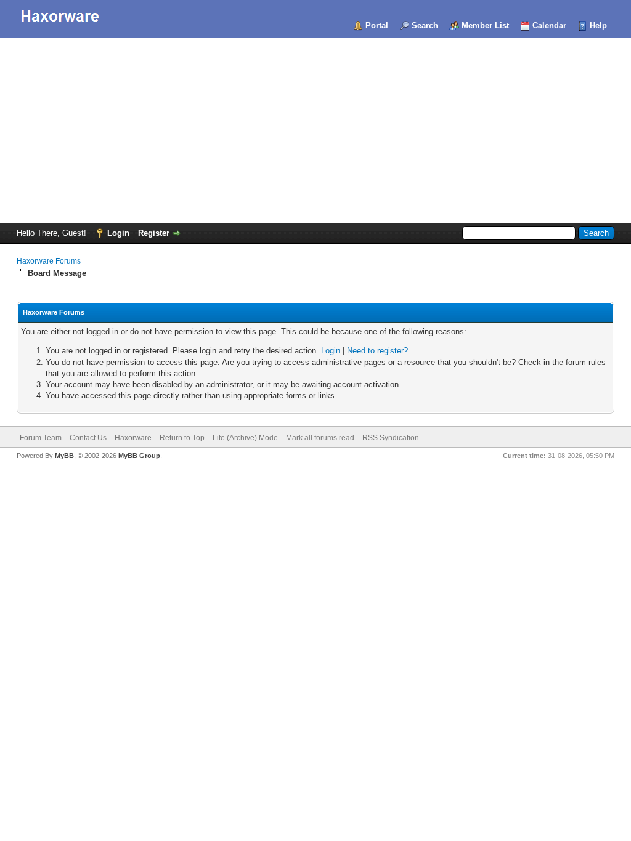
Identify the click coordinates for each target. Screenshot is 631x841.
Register (153, 233)
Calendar (549, 25)
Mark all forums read (320, 437)
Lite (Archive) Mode (245, 437)
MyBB (64, 455)
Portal (376, 25)
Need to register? (377, 350)
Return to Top (182, 437)
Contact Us (88, 437)
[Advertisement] (315, 130)
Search (425, 25)
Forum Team (41, 437)
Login (118, 233)
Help (598, 25)
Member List (485, 25)
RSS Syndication (390, 437)
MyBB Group (139, 455)
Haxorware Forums (49, 261)
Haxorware (133, 437)
